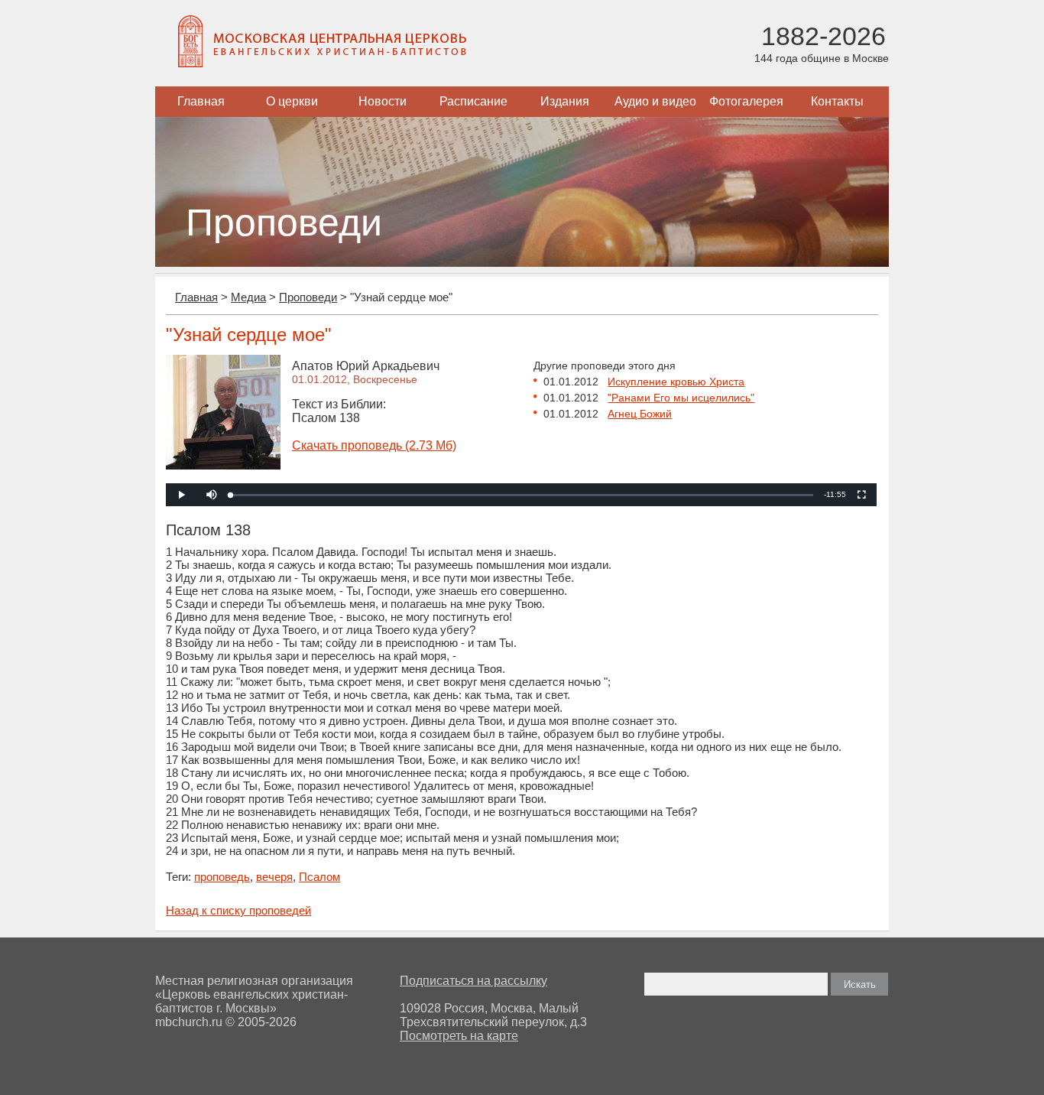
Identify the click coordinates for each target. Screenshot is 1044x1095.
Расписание (473, 101)
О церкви (292, 101)
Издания (564, 101)
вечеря (274, 876)
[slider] (522, 495)
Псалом (319, 876)
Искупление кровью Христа (676, 381)
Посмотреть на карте (459, 1035)
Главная (201, 101)
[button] (211, 494)
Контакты (837, 101)
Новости (382, 101)
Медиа (248, 297)
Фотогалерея (746, 101)
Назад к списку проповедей (238, 910)
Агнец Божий (640, 414)
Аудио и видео (655, 101)
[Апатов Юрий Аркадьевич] (223, 465)
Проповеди (308, 297)
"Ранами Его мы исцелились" (681, 398)
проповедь (222, 876)
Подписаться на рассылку (473, 980)
